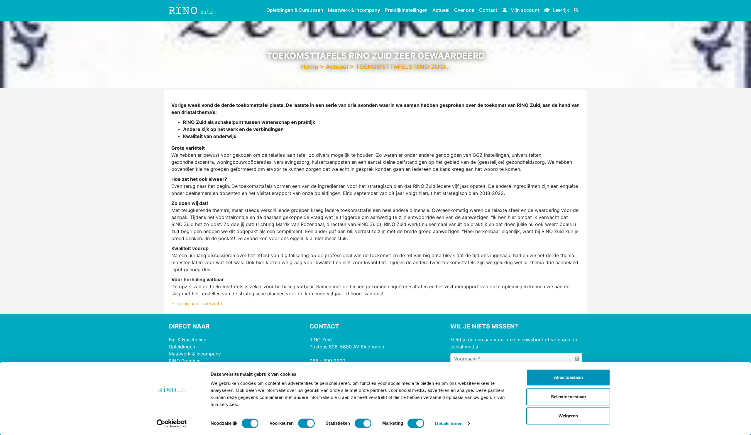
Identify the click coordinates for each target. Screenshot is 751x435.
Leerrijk (560, 10)
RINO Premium (185, 361)
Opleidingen (182, 347)
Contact (488, 10)
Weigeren (568, 415)
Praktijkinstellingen (406, 10)
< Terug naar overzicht (197, 303)
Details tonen (448, 423)
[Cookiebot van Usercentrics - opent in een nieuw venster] (171, 423)
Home (309, 66)
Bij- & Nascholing (188, 340)
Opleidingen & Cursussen (294, 10)
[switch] (306, 423)
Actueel (440, 10)
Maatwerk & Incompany (354, 10)
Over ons (464, 10)
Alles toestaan (568, 377)
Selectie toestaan (568, 396)
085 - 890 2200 (327, 361)
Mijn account (524, 10)
